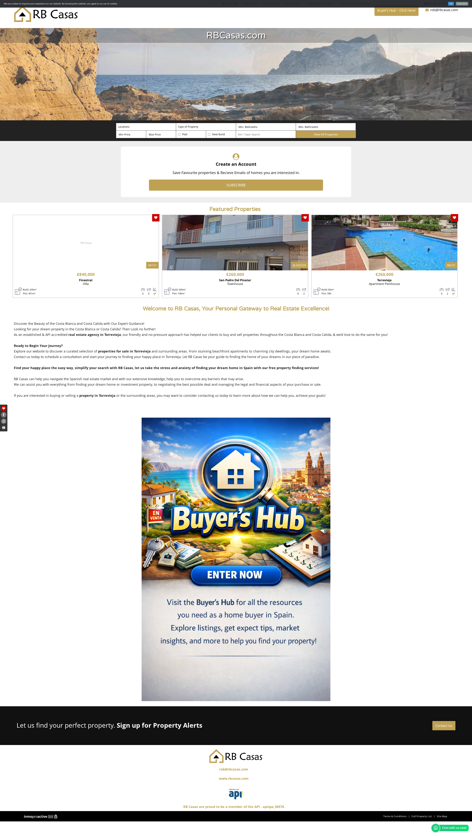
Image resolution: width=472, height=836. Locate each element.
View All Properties (326, 134)
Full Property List (422, 816)
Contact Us (443, 725)
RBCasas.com (236, 35)
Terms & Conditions (395, 816)
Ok (451, 4)
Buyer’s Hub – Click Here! (396, 10)
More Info (462, 4)
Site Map (442, 816)
